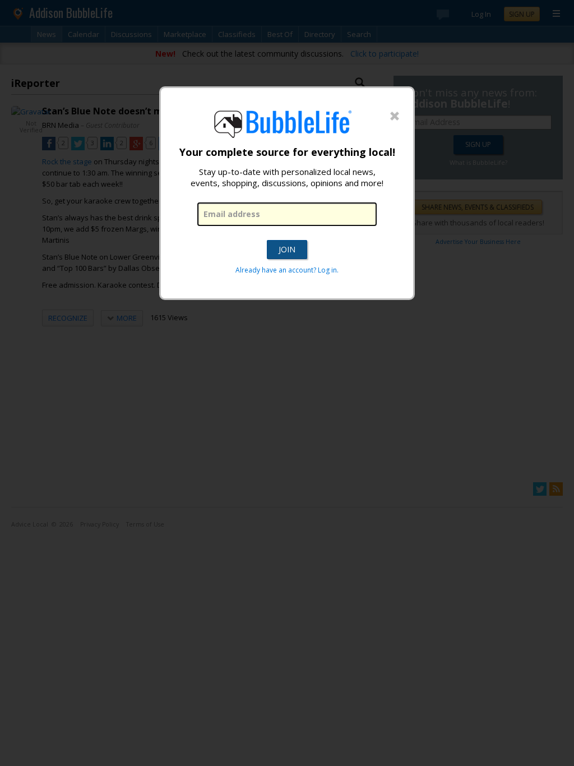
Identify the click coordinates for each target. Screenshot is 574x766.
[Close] (394, 117)
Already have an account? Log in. (287, 270)
